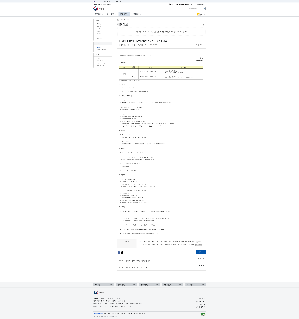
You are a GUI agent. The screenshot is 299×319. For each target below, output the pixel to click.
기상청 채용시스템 (101, 49)
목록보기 (201, 252)
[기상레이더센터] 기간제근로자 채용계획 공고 (165, 260)
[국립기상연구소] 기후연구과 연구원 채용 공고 (165, 266)
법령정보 (99, 58)
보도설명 (99, 31)
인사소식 (99, 33)
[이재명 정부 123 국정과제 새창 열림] (179, 4)
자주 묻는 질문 (200, 301)
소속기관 (97, 285)
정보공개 (98, 14)
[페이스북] (119, 252)
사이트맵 (192, 4)
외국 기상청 (190, 285)
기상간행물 (100, 60)
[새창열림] (201, 14)
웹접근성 (117, 313)
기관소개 (136, 14)
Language (201, 4)
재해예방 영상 (100, 65)
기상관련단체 (167, 285)
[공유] (200, 24)
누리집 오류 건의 (125, 313)
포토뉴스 (99, 26)
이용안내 (201, 298)
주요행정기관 (144, 285)
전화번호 (201, 304)
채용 (128, 19)
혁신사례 (99, 36)
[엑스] (122, 252)
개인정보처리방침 (98, 313)
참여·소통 (110, 14)
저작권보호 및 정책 (109, 313)
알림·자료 (123, 14)
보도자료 (99, 29)
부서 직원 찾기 (200, 307)
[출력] (203, 24)
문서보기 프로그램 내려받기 (138, 313)
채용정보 (99, 47)
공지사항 (99, 24)
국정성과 (99, 38)
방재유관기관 (121, 285)
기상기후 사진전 (101, 63)
